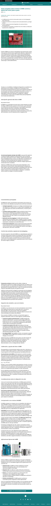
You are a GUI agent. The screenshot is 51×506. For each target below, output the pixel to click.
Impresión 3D (14, 4)
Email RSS (27, 499)
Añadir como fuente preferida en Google (17, 490)
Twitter (23, 499)
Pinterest (25, 499)
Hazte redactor (26, 504)
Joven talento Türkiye (8, 0)
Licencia (38, 504)
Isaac (4, 12)
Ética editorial (19, 504)
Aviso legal (33, 504)
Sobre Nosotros (5, 504)
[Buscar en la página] (50, 2)
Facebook (20, 499)
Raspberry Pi (4, 4)
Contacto (48, 504)
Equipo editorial (12, 504)
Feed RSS (30, 499)
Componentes (40, 4)
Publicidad (43, 504)
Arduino (23, 4)
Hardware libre (3, 15)
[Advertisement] (16, 69)
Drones (31, 4)
